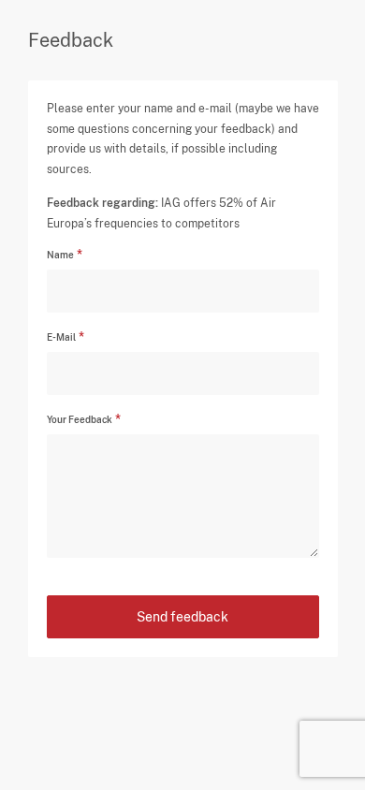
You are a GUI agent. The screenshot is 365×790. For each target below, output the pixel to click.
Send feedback (182, 616)
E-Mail (61, 337)
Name (60, 254)
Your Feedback (79, 419)
